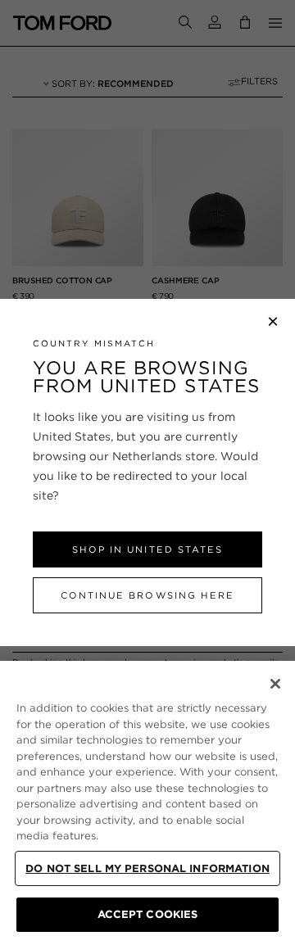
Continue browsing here (147, 595)
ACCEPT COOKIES (148, 914)
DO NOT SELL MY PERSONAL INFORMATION (147, 868)
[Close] (275, 684)
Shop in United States (147, 549)
